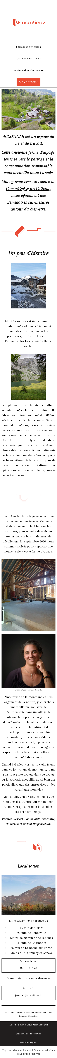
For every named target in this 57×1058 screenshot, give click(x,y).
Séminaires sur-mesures (28, 202)
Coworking (15, 188)
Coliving (43, 188)
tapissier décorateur (28, 1016)
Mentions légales (28, 1042)
